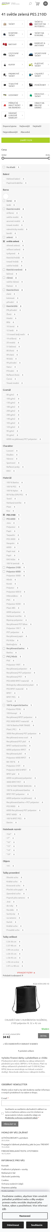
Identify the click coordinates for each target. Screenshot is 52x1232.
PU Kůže (12, 640)
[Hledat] (30, 3)
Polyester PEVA (15, 709)
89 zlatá (12, 354)
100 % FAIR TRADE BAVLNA (20, 786)
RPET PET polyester (17, 794)
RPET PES (12, 697)
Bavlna (11, 652)
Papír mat (12, 551)
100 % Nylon (14, 490)
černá (10, 200)
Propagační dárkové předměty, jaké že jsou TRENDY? (25, 1144)
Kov (10, 510)
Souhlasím (36, 1224)
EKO (10, 470)
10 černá (12, 326)
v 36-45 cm (13, 957)
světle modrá (14, 217)
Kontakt (5, 1165)
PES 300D (12, 539)
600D (10, 547)
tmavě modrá (14, 225)
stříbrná (11, 213)
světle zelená (14, 241)
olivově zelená (15, 245)
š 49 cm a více (14, 949)
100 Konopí (13, 713)
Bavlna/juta (13, 644)
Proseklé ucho (14, 930)
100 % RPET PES (15, 818)
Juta (10, 523)
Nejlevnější (24, 126)
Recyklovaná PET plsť (18, 741)
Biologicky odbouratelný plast (22, 684)
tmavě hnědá (14, 261)
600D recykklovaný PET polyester (23, 439)
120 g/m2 (12, 427)
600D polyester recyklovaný (21, 798)
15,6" (10, 834)
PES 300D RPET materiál (19, 721)
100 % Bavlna (14, 482)
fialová (11, 286)
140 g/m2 (12, 418)
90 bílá (11, 358)
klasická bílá (13, 306)
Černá (11, 378)
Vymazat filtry (24, 972)
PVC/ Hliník (13, 656)
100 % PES (13, 486)
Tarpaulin (12, 535)
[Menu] (45, 3)
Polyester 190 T (15, 628)
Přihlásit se (10, 1124)
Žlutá (10, 314)
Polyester (12, 527)
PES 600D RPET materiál (19, 680)
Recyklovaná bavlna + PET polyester (24, 802)
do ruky (11, 905)
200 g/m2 (12, 410)
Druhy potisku (7, 1191)
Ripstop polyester (16, 620)
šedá (10, 205)
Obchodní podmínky (10, 1176)
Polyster (12, 587)
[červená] (6, 196)
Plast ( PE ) (13, 729)
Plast (10, 506)
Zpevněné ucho (15, 893)
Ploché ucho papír (16, 889)
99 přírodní (13, 362)
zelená (11, 237)
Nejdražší (37, 126)
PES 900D (12, 806)
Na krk (11, 922)
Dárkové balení (15, 178)
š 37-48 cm (13, 945)
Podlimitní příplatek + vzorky (14, 1169)
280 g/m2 (12, 414)
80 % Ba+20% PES (16, 494)
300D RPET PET (15, 782)
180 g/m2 (12, 406)
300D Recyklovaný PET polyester (23, 733)
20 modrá (12, 342)
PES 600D (12, 519)
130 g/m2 (12, 402)
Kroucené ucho (15, 885)
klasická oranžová (16, 269)
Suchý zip (12, 913)
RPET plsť (12, 774)
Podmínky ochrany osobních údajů (21, 1117)
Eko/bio (11, 454)
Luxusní (11, 450)
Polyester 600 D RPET (18, 769)
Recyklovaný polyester (18, 668)
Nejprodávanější (10, 132)
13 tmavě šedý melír (17, 334)
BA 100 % (12, 761)
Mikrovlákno (14, 595)
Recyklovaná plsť (16, 753)
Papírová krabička (16, 183)
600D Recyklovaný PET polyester (23, 810)
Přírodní (12, 370)
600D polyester (15, 612)
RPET (10, 693)
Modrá (11, 318)
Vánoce (11, 458)
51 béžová (13, 346)
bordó (11, 233)
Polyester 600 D (15, 591)
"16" (10, 842)
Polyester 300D (15, 575)
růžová (11, 277)
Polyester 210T (15, 765)
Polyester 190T (15, 664)
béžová (11, 273)
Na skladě (12, 167)
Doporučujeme (9, 126)
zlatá (10, 294)
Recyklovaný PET (16, 676)
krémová (12, 298)
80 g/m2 (12, 394)
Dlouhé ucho (14, 877)
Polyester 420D (15, 603)
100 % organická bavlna (19, 705)
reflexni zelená (15, 249)
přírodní (12, 302)
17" (10, 838)
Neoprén (12, 543)
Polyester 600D (15, 571)
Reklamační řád (8, 1172)
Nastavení (24, 1215)
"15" (10, 846)
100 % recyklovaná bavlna (20, 790)
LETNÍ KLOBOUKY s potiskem (14, 1137)
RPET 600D (13, 814)
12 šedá (11, 330)
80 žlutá (12, 350)
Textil (11, 498)
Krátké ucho (13, 881)
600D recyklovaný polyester (21, 778)
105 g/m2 (12, 423)
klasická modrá (15, 209)
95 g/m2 (12, 435)
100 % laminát (14, 563)
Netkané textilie (15, 616)
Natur (11, 366)
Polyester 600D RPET (18, 757)
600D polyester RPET (18, 749)
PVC (10, 599)
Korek (11, 583)
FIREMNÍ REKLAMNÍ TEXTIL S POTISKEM (19, 1151)
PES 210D (12, 515)
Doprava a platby (9, 1187)
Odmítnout (13, 1224)
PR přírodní (13, 310)
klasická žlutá (14, 290)
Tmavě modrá (14, 383)
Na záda (11, 909)
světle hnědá (14, 265)
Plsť (10, 660)
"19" (10, 854)
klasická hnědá (15, 257)
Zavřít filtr (26, 140)
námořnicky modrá (16, 229)
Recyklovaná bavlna (17, 648)
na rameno (13, 917)
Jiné (10, 901)
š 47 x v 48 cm (14, 966)
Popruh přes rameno (17, 897)
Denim (11, 822)
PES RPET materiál (16, 688)
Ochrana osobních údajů (12, 1183)
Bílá (10, 322)
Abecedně (25, 132)
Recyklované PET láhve (18, 624)
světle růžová (14, 281)
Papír (10, 531)
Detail (43, 1035)
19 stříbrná (13, 338)
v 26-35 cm (13, 953)
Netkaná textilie (15, 502)
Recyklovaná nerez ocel (19, 737)
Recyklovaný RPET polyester (21, 717)
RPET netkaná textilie (18, 745)
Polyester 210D (15, 567)
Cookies (5, 1180)
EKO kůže (12, 559)
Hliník (11, 579)
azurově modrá (15, 221)
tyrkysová (12, 253)
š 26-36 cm (13, 941)
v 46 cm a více (14, 962)
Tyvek (11, 701)
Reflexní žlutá (14, 374)
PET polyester (14, 632)
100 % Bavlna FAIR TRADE (20, 725)
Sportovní (12, 462)
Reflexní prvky (14, 466)
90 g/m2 (12, 431)
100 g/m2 (12, 398)
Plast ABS (12, 607)
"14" (10, 850)
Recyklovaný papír (16, 636)
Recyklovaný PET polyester (20, 672)
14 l (10, 865)
